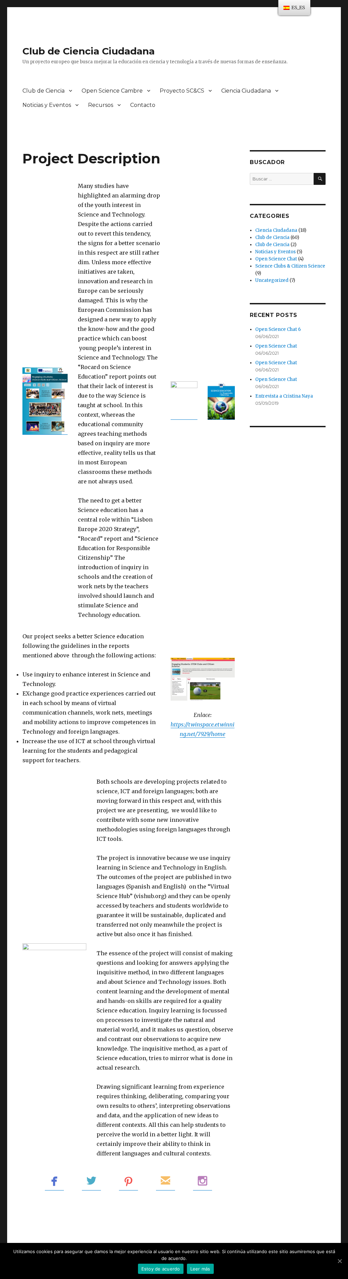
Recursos (100, 105)
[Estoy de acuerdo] (339, 1261)
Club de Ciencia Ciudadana (88, 51)
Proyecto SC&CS (182, 90)
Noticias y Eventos (46, 105)
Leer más (200, 1269)
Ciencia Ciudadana (246, 90)
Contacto (142, 105)
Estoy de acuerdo (160, 1269)
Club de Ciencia (43, 90)
